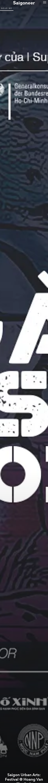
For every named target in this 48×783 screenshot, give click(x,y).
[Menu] (44, 2)
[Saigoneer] (24, 2)
